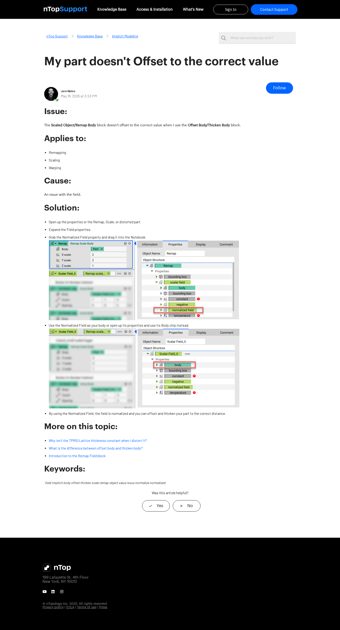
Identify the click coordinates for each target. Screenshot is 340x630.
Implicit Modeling (125, 36)
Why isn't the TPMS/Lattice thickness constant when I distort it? (98, 440)
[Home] (66, 9)
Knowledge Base (111, 9)
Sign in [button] (230, 9)
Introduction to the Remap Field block (77, 456)
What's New (193, 9)
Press (103, 607)
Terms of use (86, 607)
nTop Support (57, 36)
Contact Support (274, 9)
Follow (279, 88)
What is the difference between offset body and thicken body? (96, 448)
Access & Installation (154, 9)
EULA (70, 607)
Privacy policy (53, 607)
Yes (160, 506)
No (190, 506)
